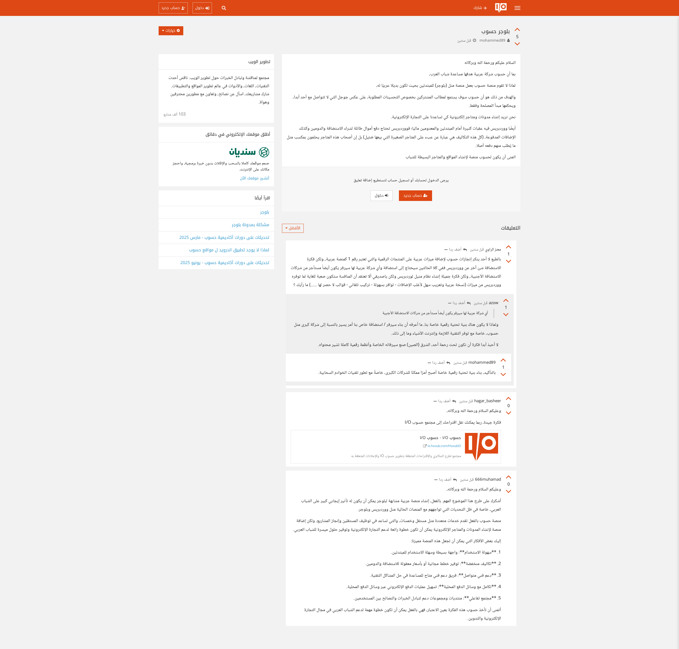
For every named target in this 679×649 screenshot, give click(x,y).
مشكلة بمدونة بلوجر (250, 225)
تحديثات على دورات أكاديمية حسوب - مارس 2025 (224, 238)
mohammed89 (492, 41)
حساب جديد (413, 195)
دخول (380, 195)
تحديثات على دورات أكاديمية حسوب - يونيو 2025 (224, 263)
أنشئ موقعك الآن (254, 178)
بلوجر (264, 212)
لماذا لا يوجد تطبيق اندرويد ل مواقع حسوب (229, 250)
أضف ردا (455, 250)
